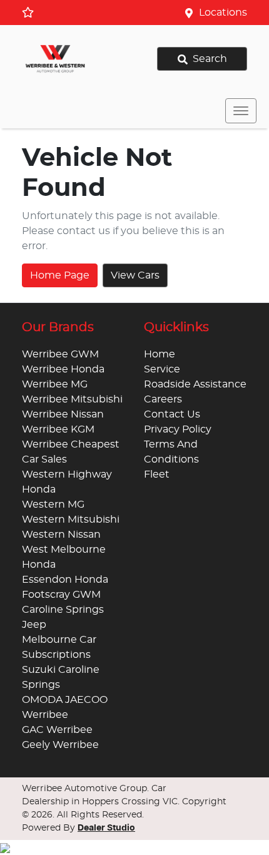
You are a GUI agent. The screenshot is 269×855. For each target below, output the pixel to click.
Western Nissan (61, 535)
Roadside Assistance (195, 384)
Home (159, 354)
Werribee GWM (60, 354)
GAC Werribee (57, 730)
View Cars (135, 275)
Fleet (157, 474)
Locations (223, 13)
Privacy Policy (177, 429)
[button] (240, 110)
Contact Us (172, 414)
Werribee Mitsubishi (72, 399)
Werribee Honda (63, 369)
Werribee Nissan (63, 414)
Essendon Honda (65, 580)
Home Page (59, 275)
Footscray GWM (61, 595)
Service (162, 369)
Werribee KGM (58, 429)
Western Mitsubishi (70, 520)
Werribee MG (55, 384)
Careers (163, 399)
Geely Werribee (60, 745)
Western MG (53, 504)
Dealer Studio (106, 828)
